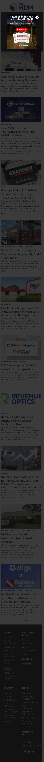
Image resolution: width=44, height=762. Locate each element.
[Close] (37, 17)
